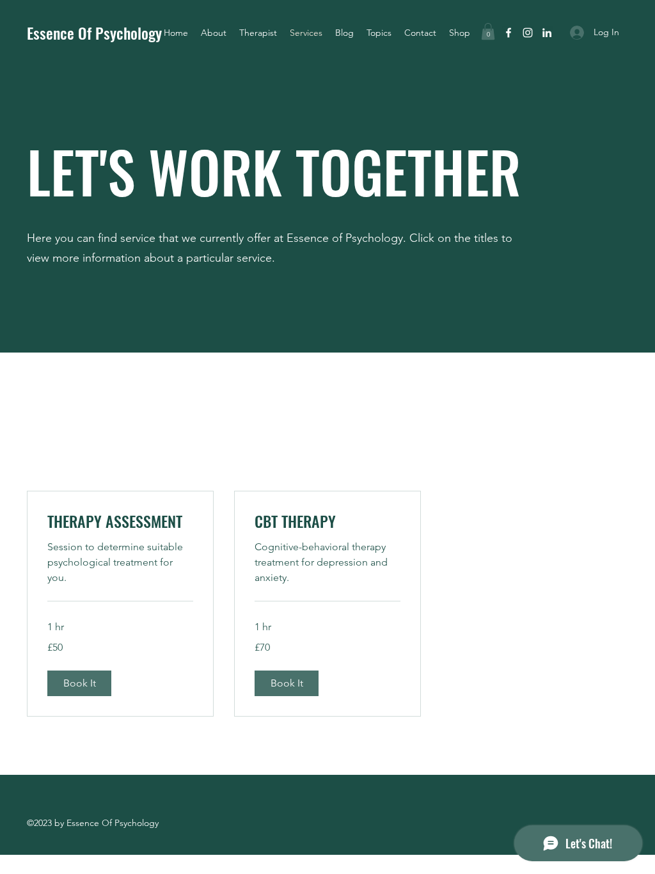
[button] (379, 32)
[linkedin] (547, 32)
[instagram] (527, 32)
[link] (120, 521)
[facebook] (508, 32)
